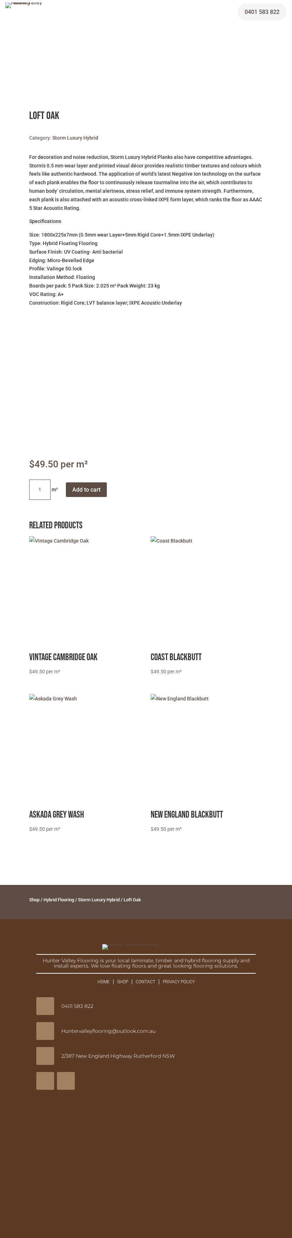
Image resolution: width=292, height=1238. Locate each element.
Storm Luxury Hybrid (75, 138)
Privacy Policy (179, 981)
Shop (34, 899)
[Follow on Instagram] (66, 1081)
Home (104, 981)
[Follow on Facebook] (45, 1081)
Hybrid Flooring (58, 899)
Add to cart (86, 489)
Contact (145, 981)
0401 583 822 (262, 12)
